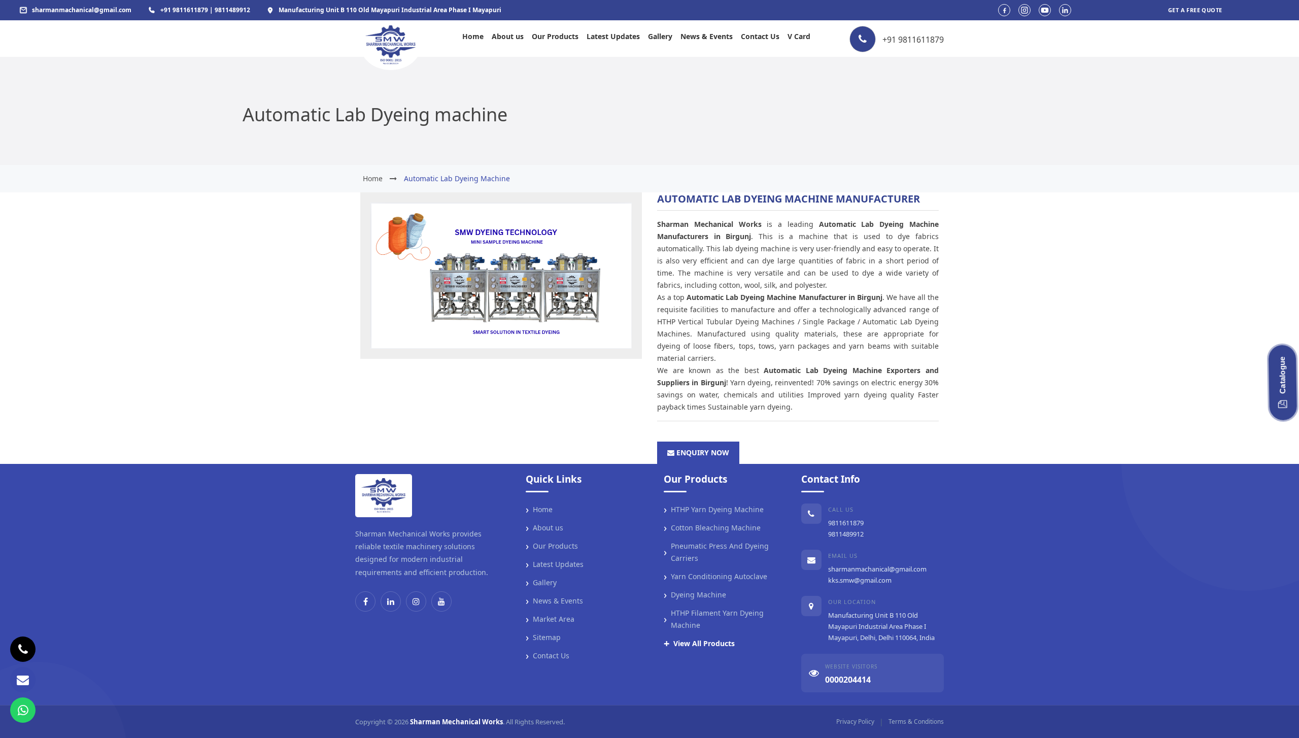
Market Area (550, 619)
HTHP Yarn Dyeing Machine (714, 510)
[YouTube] (441, 601)
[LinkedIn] (391, 601)
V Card (799, 36)
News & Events (706, 36)
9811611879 (846, 522)
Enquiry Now (701, 452)
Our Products (555, 36)
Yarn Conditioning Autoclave (715, 577)
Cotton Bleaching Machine (712, 528)
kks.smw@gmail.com (860, 580)
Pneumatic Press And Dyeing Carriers (716, 552)
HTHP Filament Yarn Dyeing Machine (714, 619)
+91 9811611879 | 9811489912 (205, 10)
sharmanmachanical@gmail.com (877, 569)
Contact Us (760, 36)
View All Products (699, 644)
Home (473, 36)
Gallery (660, 36)
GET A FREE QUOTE (1195, 10)
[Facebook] (365, 601)
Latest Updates (613, 36)
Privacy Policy (855, 721)
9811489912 (846, 534)
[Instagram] (416, 601)
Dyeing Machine (695, 595)
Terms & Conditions (916, 721)
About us (508, 36)
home (373, 178)
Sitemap (543, 637)
